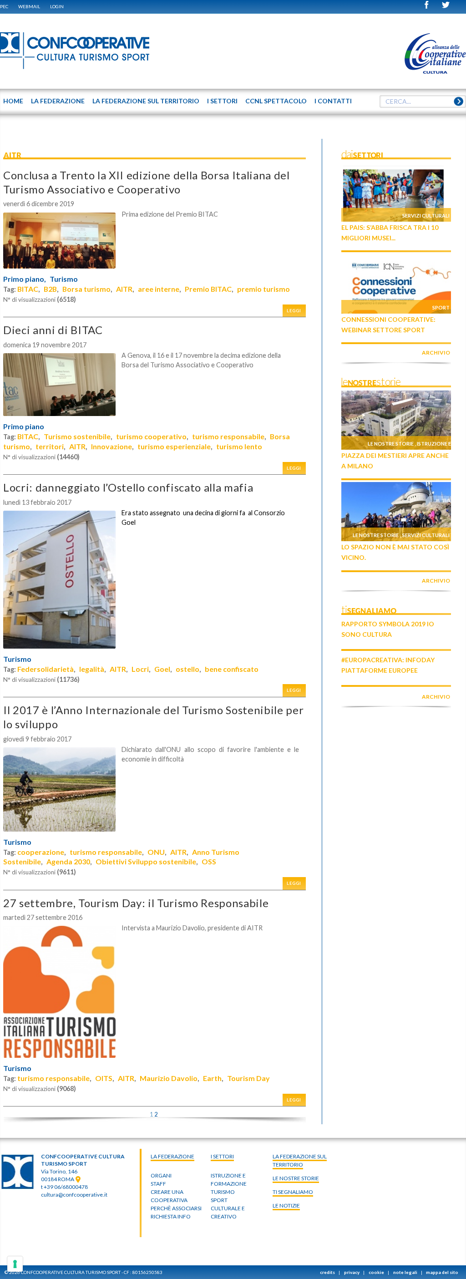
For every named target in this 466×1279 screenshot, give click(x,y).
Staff (158, 1183)
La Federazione (172, 1156)
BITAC (27, 288)
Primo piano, (24, 279)
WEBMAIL (29, 6)
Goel (162, 669)
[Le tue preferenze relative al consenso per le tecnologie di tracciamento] (15, 1264)
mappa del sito (442, 1272)
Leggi (294, 310)
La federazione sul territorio (300, 1160)
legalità (91, 669)
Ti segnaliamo (293, 1191)
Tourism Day (248, 1078)
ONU (156, 852)
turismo (223, 1191)
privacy (352, 1272)
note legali (405, 1272)
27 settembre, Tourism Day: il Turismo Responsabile (135, 902)
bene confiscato (231, 669)
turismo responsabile (228, 436)
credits (327, 1272)
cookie (376, 1272)
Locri (140, 669)
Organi (161, 1175)
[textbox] (422, 101)
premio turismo (263, 288)
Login (57, 6)
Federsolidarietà (45, 669)
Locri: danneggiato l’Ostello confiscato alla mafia (128, 487)
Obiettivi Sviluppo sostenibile (146, 861)
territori (49, 446)
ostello (187, 669)
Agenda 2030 (68, 861)
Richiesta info (171, 1216)
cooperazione (40, 852)
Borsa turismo (86, 288)
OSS (209, 861)
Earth (212, 1078)
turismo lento (239, 446)
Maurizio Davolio (169, 1078)
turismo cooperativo (151, 436)
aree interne (158, 288)
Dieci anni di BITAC (53, 329)
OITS (103, 1078)
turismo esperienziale (174, 446)
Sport (441, 307)
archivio (436, 352)
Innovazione (111, 446)
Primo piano (23, 426)
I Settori (222, 1156)
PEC (4, 6)
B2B (50, 288)
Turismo (64, 279)
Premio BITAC (208, 288)
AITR (124, 288)
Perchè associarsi (176, 1208)
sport (219, 1200)
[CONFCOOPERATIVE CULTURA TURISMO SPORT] (75, 51)
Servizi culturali (426, 215)
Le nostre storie (391, 444)
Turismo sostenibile (77, 436)
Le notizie (286, 1205)
